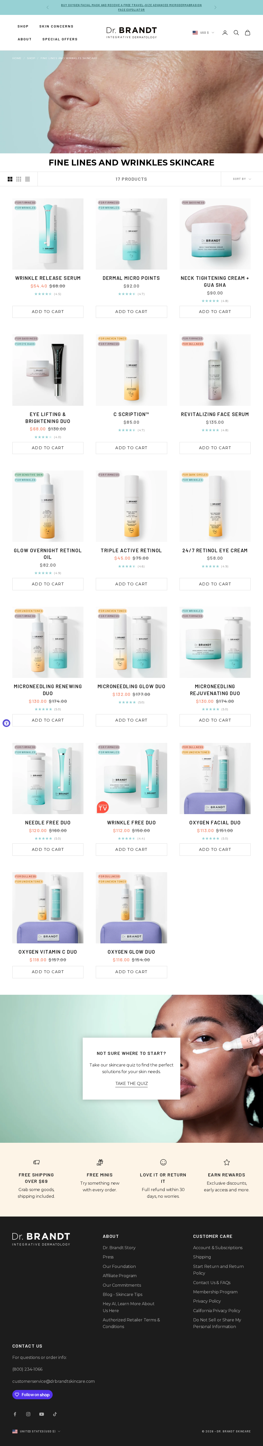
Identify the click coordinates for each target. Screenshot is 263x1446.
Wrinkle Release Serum (48, 278)
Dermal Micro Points (131, 278)
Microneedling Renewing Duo (48, 689)
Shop (31, 58)
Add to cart (48, 311)
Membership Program (215, 1292)
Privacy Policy (207, 1301)
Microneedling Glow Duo (132, 686)
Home (17, 58)
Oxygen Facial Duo (215, 822)
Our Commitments (122, 1285)
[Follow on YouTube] (41, 1414)
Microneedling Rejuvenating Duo (215, 689)
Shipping (202, 1257)
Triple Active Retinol (131, 550)
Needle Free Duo (48, 822)
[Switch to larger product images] (10, 179)
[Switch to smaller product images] (18, 179)
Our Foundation (119, 1266)
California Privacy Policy (216, 1310)
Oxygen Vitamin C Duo (47, 952)
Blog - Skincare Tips (122, 1294)
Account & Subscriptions (217, 1247)
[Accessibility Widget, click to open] (6, 723)
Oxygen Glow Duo (131, 952)
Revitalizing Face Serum (215, 414)
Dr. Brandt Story (119, 1247)
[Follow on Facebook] (14, 1414)
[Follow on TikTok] (55, 1414)
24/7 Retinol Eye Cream (215, 550)
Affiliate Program (120, 1275)
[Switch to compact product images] (27, 179)
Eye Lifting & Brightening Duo (47, 417)
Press (108, 1257)
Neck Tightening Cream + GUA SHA (215, 281)
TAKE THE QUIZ (131, 1083)
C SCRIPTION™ (131, 414)
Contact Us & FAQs (211, 1282)
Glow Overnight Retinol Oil (48, 553)
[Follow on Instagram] (28, 1414)
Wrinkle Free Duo (131, 822)
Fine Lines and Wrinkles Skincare (69, 58)
